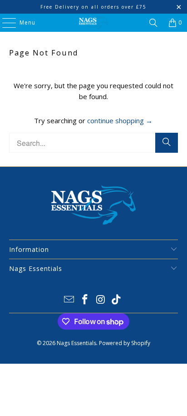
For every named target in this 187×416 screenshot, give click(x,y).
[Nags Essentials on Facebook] (85, 299)
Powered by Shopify (124, 343)
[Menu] (4, 23)
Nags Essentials (76, 343)
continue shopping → (120, 120)
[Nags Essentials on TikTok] (116, 299)
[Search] (153, 23)
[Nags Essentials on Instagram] (101, 299)
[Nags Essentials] (93, 23)
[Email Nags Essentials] (69, 299)
